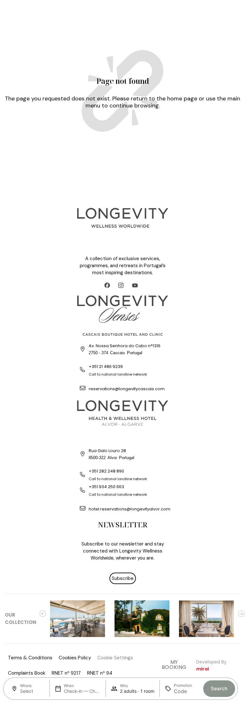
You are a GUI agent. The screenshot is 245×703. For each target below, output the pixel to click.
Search (219, 688)
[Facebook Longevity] (108, 285)
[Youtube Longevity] (136, 285)
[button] (43, 614)
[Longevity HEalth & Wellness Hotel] (122, 420)
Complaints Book (26, 673)
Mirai (202, 669)
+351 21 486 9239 (106, 366)
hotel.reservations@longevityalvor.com (129, 509)
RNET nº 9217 (66, 673)
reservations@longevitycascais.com (127, 389)
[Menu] (11, 11)
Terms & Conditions (30, 658)
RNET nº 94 (99, 673)
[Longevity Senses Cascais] (122, 315)
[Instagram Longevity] (122, 285)
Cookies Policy (75, 658)
